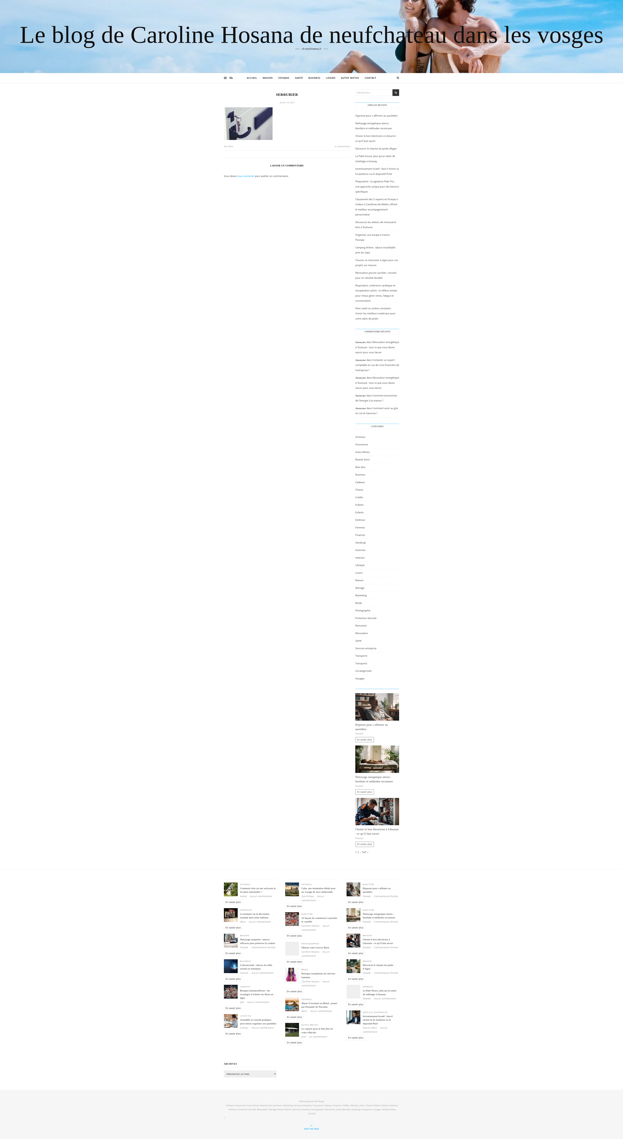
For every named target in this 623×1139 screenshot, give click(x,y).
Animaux (360, 436)
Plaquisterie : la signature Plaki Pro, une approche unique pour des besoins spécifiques (377, 186)
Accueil (252, 77)
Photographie (362, 610)
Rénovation (361, 633)
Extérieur (360, 519)
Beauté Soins (362, 459)
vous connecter (245, 176)
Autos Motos (350, 77)
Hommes (360, 550)
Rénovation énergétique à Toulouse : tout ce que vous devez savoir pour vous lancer (377, 347)
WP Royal (319, 1101)
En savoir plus (364, 739)
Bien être (360, 467)
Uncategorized (363, 670)
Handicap (360, 542)
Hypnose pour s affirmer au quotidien (376, 115)
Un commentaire (318, 1036)
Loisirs (331, 77)
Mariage (359, 587)
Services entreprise (365, 648)
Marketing (361, 595)
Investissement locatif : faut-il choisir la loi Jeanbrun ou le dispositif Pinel (378, 1020)
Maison (268, 77)
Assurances (361, 444)
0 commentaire (342, 146)
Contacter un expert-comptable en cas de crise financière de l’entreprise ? (377, 365)
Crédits (359, 497)
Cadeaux (360, 482)
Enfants (359, 504)
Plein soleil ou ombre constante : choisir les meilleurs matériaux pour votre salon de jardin (375, 313)
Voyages (283, 77)
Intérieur (360, 557)
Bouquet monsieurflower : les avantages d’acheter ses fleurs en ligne (256, 994)
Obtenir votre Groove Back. (315, 947)
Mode (358, 603)
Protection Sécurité (365, 618)
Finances (360, 535)
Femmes (360, 527)
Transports (361, 655)
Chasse (359, 489)
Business (314, 77)
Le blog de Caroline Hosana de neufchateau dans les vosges (311, 34)
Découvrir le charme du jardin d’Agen (376, 148)
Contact (370, 77)
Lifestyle (360, 565)
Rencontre (361, 625)
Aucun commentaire (261, 896)
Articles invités (389, 1109)
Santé (299, 77)
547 (364, 852)
